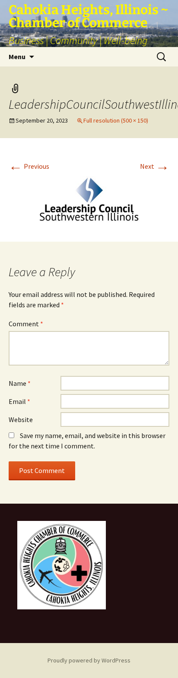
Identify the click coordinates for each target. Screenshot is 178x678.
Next (154, 166)
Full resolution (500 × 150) (115, 120)
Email (19, 401)
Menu (17, 56)
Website (21, 419)
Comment (26, 323)
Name (20, 383)
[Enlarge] (94, 532)
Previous (29, 166)
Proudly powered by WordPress (89, 660)
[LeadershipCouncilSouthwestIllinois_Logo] (89, 199)
